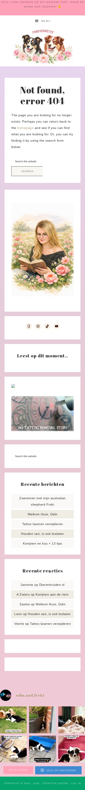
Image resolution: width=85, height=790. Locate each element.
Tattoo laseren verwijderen (42, 524)
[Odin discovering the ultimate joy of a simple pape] (13, 719)
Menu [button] (46, 20)
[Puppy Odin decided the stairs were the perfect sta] (71, 749)
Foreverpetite (42, 46)
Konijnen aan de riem (52, 594)
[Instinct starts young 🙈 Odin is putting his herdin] (42, 749)
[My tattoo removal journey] (42, 430)
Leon (18, 614)
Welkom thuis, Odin (43, 514)
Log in (76, 783)
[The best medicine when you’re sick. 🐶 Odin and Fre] (71, 719)
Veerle (19, 623)
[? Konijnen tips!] (13, 386)
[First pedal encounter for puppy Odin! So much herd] (13, 749)
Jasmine (26, 584)
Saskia (24, 604)
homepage (25, 128)
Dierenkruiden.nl (52, 584)
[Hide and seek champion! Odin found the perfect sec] (42, 719)
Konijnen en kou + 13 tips (42, 543)
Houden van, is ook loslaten (42, 534)
